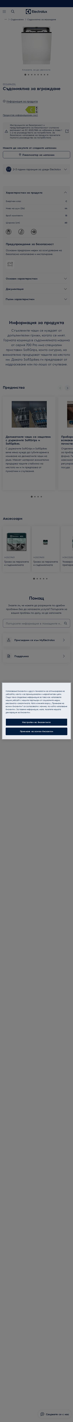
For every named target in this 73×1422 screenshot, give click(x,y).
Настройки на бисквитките (36, 722)
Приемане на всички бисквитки (36, 731)
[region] (36, 711)
